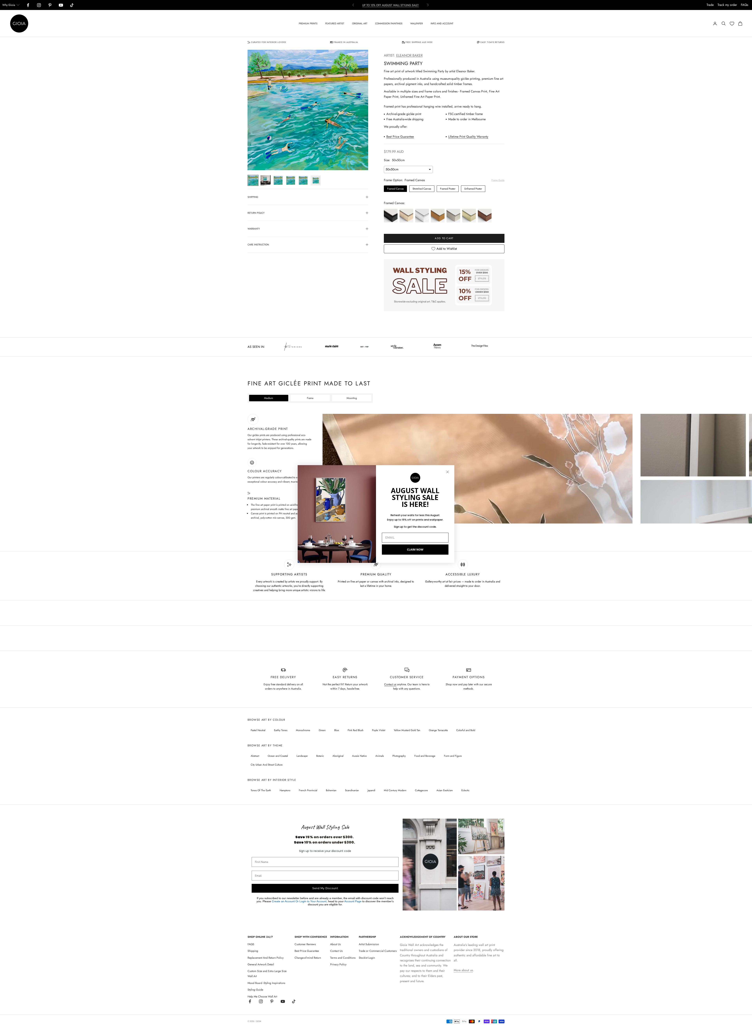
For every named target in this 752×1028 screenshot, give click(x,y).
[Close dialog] (447, 472)
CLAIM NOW (415, 549)
